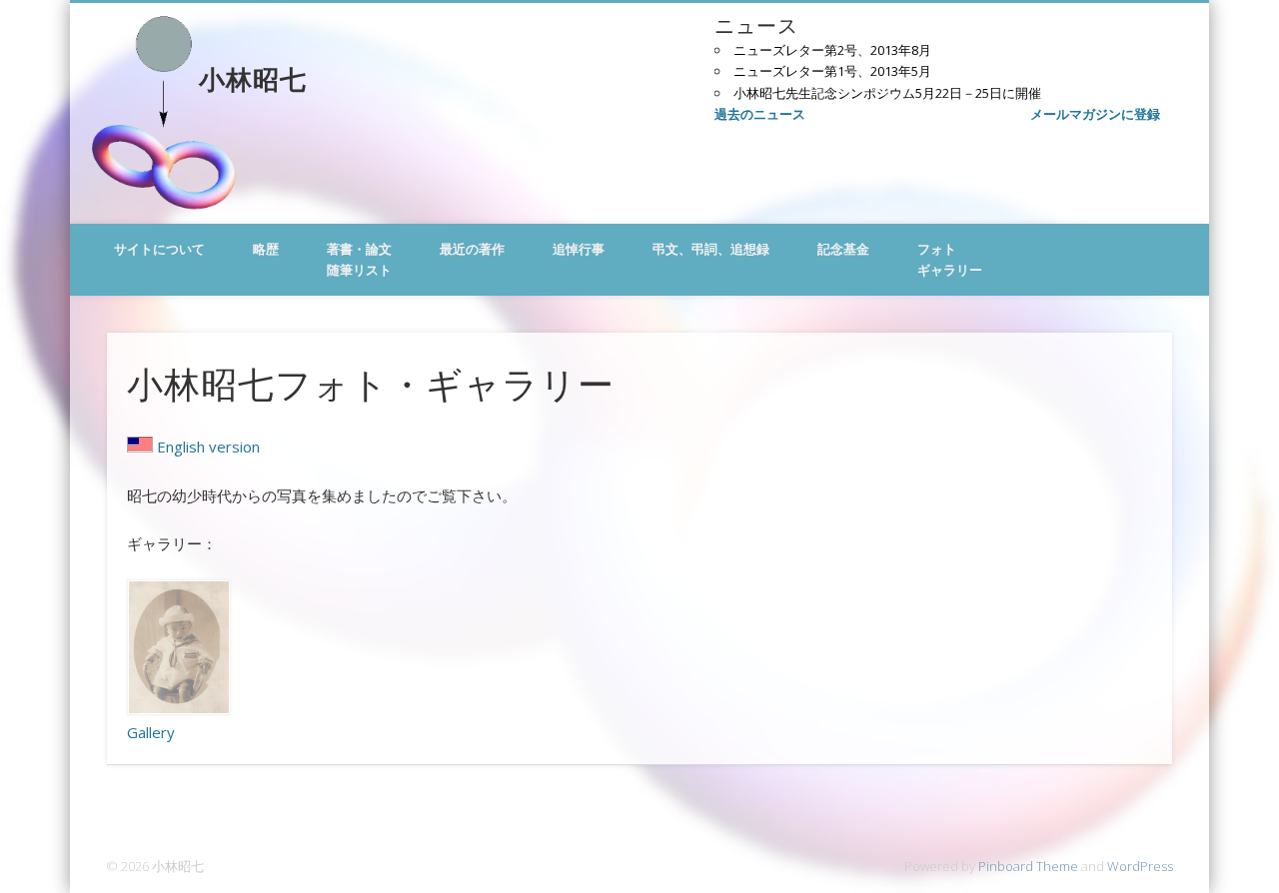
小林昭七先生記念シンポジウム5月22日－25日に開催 (887, 93)
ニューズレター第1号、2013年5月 (832, 71)
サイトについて (159, 249)
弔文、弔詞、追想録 (710, 249)
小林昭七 (253, 77)
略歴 (266, 249)
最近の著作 (472, 249)
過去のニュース (759, 114)
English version (208, 446)
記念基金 (843, 249)
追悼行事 (579, 249)
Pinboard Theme (1028, 866)
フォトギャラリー (949, 259)
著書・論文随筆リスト (359, 259)
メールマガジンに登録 (1095, 114)
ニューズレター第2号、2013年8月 (832, 50)
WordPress (1140, 866)
